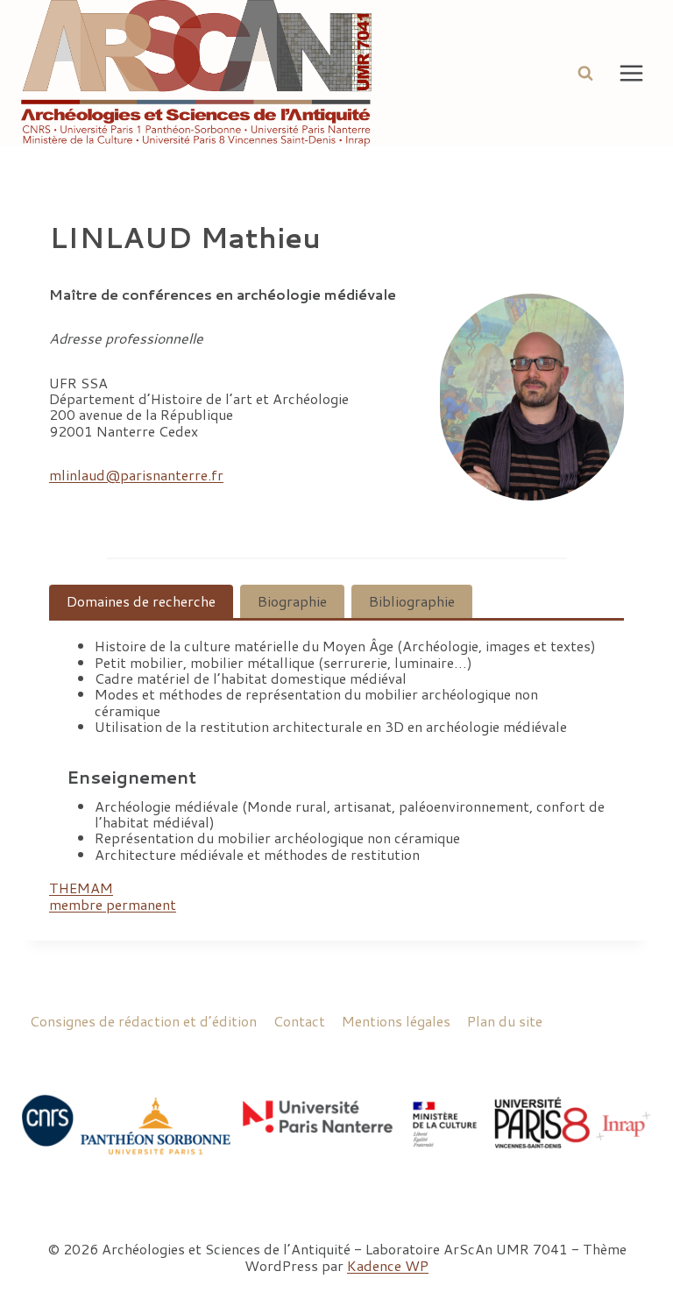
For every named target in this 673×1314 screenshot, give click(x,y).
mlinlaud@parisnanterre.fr (136, 475)
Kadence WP (388, 1265)
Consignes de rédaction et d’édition (143, 1021)
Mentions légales (396, 1021)
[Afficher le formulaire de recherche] (585, 73)
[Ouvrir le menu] (631, 72)
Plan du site (504, 1021)
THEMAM (81, 887)
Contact (299, 1021)
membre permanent (112, 904)
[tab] (141, 601)
